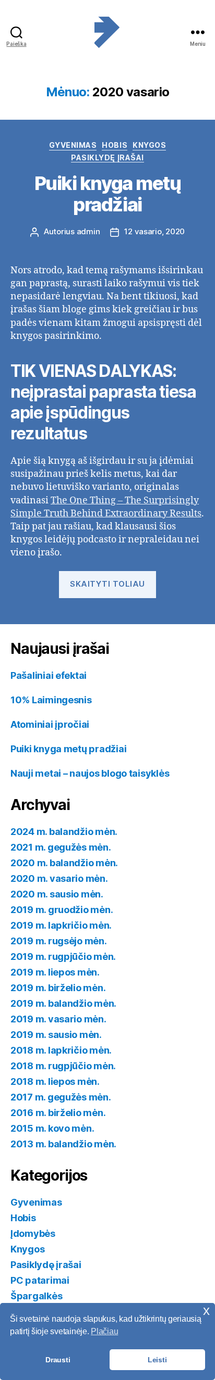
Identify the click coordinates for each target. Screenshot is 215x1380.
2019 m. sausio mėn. (56, 1034)
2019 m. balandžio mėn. (63, 1003)
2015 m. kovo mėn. (52, 1128)
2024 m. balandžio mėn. (63, 831)
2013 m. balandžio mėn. (63, 1143)
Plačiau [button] (104, 1331)
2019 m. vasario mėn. (58, 1019)
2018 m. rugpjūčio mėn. (63, 1065)
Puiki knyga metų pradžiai (107, 194)
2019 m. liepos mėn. (55, 972)
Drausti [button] (57, 1360)
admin (88, 231)
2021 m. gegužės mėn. (60, 847)
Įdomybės (32, 1233)
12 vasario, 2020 (154, 231)
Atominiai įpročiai (49, 724)
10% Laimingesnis (51, 699)
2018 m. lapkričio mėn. (61, 1050)
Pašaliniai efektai (48, 675)
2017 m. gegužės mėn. (60, 1097)
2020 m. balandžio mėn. (64, 862)
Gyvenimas (73, 145)
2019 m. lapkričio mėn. (61, 925)
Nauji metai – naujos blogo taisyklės (89, 773)
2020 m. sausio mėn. (56, 894)
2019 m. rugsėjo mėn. (58, 940)
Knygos (149, 145)
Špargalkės (36, 1295)
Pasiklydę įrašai (107, 157)
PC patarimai (39, 1280)
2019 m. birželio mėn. (57, 987)
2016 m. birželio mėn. (57, 1112)
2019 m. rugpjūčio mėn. (63, 956)
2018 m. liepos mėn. (55, 1081)
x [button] (206, 1310)
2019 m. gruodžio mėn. (61, 909)
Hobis (114, 145)
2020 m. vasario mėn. (59, 878)
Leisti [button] (157, 1360)
